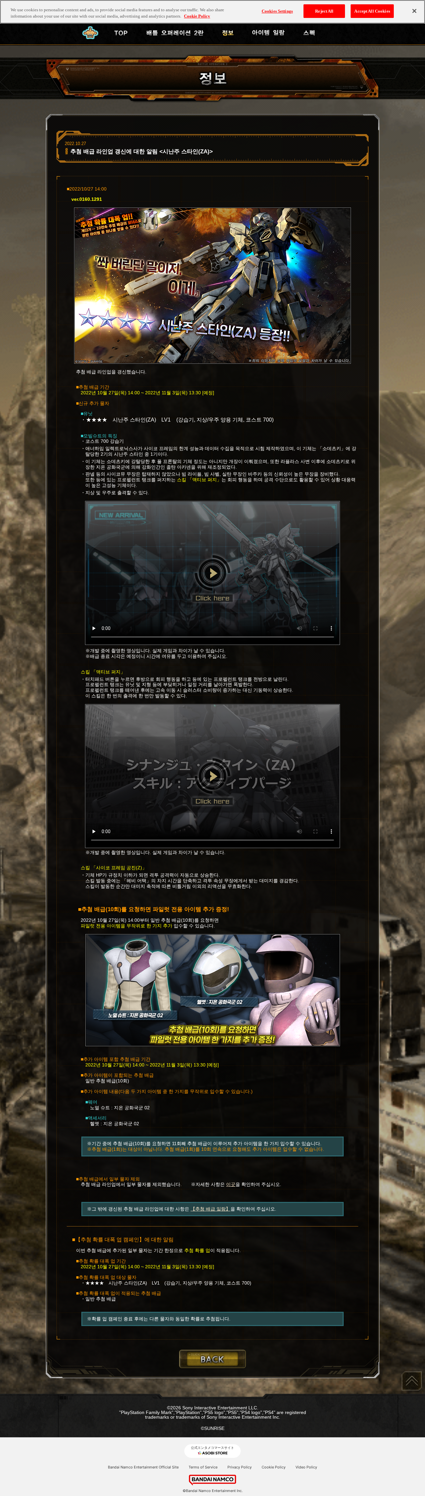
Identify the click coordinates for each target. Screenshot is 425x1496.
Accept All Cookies (372, 11)
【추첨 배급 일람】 (210, 1209)
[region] (212, 12)
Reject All (324, 11)
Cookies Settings (277, 11)
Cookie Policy (274, 1467)
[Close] (414, 11)
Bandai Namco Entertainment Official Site (143, 1467)
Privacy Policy (239, 1467)
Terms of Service (203, 1467)
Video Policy (306, 1467)
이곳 (230, 1184)
